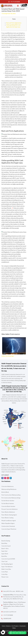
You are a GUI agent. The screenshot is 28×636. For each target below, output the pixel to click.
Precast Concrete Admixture (9, 509)
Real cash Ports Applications (13, 23)
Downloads (22, 626)
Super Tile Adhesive (7, 566)
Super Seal (4, 551)
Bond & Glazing (5, 541)
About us (8, 626)
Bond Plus (4, 556)
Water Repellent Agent (8, 523)
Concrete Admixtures (7, 486)
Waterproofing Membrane (8, 489)
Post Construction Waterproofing (10, 495)
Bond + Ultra (4, 548)
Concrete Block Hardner (8, 506)
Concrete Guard (6, 546)
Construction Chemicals (8, 526)
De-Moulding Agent (7, 564)
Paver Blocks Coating (7, 517)
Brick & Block (5, 492)
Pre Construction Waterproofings (10, 498)
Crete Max (4, 574)
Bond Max (4, 543)
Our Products (15, 626)
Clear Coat (4, 561)
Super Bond (4, 553)
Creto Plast (4, 572)
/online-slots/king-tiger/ (7, 356)
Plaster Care (4, 577)
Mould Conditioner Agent (8, 520)
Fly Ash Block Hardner (7, 503)
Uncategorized (6, 13)
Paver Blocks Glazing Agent (9, 515)
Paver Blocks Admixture (8, 512)
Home (3, 626)
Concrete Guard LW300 (8, 559)
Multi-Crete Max (6, 569)
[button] (17, 5)
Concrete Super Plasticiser (8, 529)
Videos (14, 628)
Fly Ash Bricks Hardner (7, 500)
